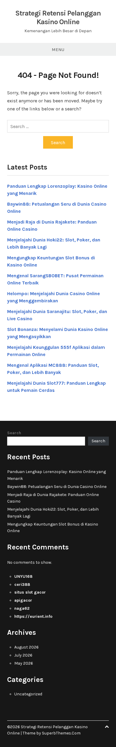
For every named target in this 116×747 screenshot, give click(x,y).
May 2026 (23, 663)
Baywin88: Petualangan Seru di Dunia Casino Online (56, 486)
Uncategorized (28, 694)
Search (14, 432)
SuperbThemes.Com (61, 733)
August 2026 (26, 647)
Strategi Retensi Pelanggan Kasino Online (58, 17)
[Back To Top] (107, 727)
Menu (58, 49)
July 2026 (23, 655)
